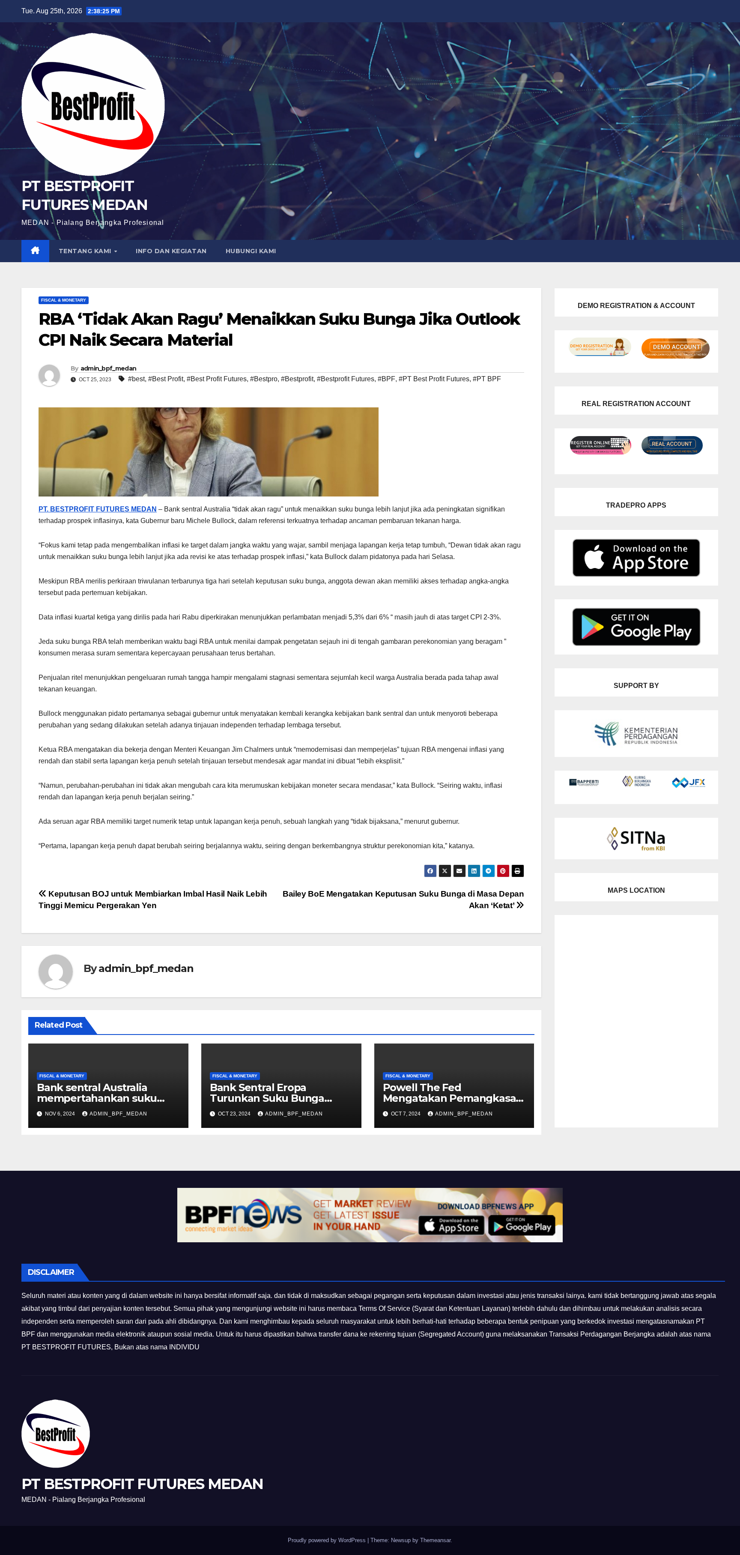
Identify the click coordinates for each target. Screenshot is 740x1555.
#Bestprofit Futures (345, 379)
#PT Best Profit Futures (434, 379)
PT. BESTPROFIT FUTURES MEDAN (98, 509)
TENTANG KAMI (86, 251)
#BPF (386, 379)
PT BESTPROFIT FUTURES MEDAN (142, 1484)
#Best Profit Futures (217, 379)
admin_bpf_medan (109, 368)
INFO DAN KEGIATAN (171, 251)
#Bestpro (264, 379)
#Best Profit (165, 379)
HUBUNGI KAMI (251, 251)
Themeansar (435, 1540)
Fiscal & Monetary (63, 300)
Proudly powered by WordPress (327, 1540)
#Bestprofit (297, 379)
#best (136, 379)
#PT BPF (487, 379)
